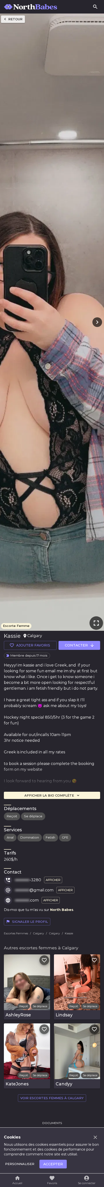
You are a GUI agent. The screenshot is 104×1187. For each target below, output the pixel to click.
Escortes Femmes (16, 933)
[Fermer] (95, 1137)
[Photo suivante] (96, 322)
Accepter (53, 1164)
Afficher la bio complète (49, 795)
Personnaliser (19, 1164)
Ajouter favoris (33, 645)
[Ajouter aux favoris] (44, 960)
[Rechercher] (95, 7)
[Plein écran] (96, 623)
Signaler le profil (30, 921)
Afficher (53, 880)
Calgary (38, 933)
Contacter (76, 645)
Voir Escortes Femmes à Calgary (52, 1098)
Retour (15, 19)
